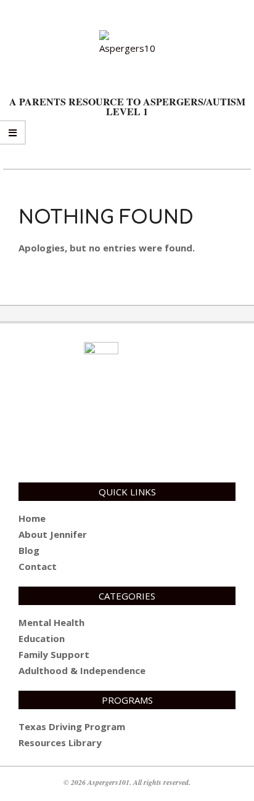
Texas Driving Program (71, 726)
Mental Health (51, 622)
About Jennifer (52, 534)
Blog (28, 550)
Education (41, 638)
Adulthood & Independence (81, 670)
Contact (37, 566)
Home (32, 518)
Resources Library (60, 742)
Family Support (53, 654)
